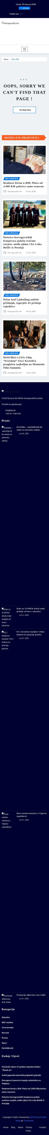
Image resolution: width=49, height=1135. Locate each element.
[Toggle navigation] (24, 49)
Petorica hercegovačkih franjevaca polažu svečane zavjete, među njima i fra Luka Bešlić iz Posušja (23, 1100)
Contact (42, 1127)
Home (6, 59)
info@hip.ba (10, 410)
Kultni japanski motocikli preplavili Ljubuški (21, 1075)
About (20, 1127)
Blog (13, 1127)
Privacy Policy (29, 1129)
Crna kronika (7, 1027)
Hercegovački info (14, 191)
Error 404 (15, 59)
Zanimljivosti (7, 1048)
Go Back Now (25, 110)
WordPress (34, 1117)
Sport (4, 1043)
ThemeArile (28, 1120)
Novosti (5, 1032)
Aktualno (6, 1017)
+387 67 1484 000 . (13, 413)
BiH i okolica (7, 1022)
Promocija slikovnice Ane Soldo (31, 995)
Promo (5, 1037)
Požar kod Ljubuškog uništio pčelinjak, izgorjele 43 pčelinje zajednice (22, 303)
